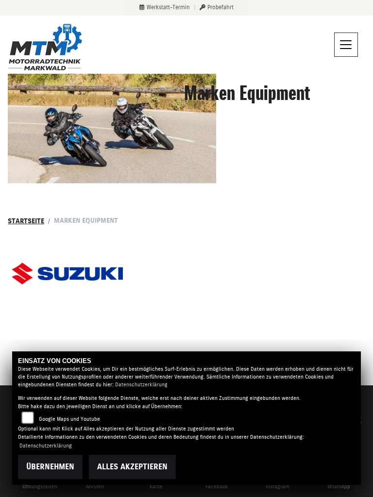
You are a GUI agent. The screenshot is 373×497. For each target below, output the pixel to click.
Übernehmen (50, 466)
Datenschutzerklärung (141, 384)
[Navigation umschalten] (346, 45)
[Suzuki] (67, 273)
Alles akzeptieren (132, 466)
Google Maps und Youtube (69, 419)
